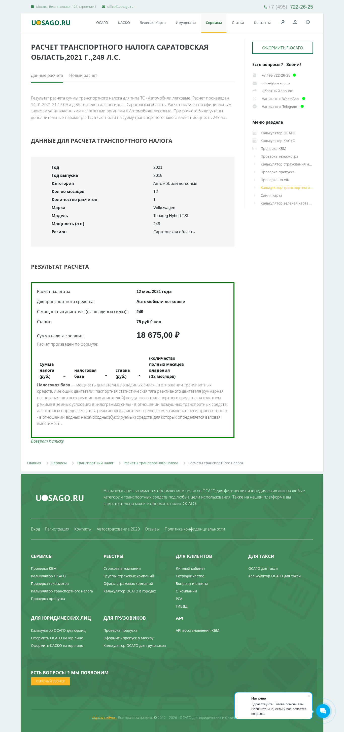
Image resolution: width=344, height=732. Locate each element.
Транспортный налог (95, 462)
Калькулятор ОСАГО (48, 576)
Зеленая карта (153, 22)
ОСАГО (102, 22)
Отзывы (152, 529)
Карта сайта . (104, 717)
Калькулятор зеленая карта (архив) (287, 203)
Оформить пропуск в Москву (128, 638)
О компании (186, 591)
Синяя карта (271, 195)
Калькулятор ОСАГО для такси (274, 576)
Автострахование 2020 (118, 529)
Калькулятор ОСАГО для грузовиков (135, 645)
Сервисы (214, 22)
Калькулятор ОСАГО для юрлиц (58, 630)
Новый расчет (83, 75)
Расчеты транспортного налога (151, 462)
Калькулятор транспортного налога (287, 187)
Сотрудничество (190, 576)
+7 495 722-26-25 (275, 75)
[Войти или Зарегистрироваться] (295, 22)
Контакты (262, 22)
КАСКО (124, 22)
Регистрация (57, 529)
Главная (34, 462)
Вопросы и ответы (192, 583)
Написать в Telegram (279, 106)
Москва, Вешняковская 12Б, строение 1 (66, 6)
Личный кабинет (190, 568)
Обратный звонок (277, 90)
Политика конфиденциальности (195, 529)
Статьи (238, 22)
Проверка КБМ (44, 568)
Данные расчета (47, 75)
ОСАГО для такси (263, 568)
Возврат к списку (47, 441)
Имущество (186, 22)
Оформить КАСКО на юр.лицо (57, 645)
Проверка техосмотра (279, 156)
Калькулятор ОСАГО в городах (130, 591)
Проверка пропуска (278, 172)
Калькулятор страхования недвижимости (287, 164)
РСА (179, 598)
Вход (35, 529)
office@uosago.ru (120, 6)
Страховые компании (122, 568)
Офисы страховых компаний (128, 583)
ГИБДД (182, 606)
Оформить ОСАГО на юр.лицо (57, 638)
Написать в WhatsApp (280, 98)
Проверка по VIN (275, 179)
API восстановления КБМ (197, 630)
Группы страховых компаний (129, 576)
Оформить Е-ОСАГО (282, 48)
